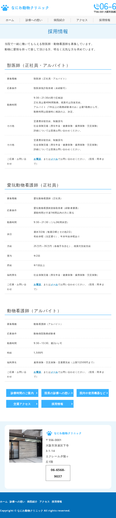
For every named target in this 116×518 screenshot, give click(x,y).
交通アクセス (22, 404)
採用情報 (104, 20)
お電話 (37, 158)
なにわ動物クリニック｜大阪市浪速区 (25, 8)
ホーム (10, 20)
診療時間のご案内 (22, 393)
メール (54, 158)
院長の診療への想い (58, 393)
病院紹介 (59, 20)
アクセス (82, 20)
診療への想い (34, 20)
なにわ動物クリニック (30, 510)
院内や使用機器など (93, 393)
